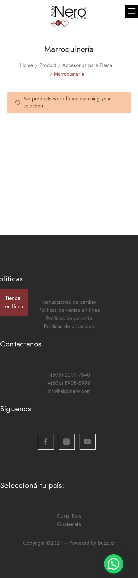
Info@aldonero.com (69, 391)
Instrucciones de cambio (69, 302)
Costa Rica (69, 516)
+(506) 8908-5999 (69, 383)
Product (47, 65)
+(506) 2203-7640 (69, 374)
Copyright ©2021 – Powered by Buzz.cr (69, 543)
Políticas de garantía (69, 318)
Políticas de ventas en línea (69, 310)
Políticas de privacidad (69, 326)
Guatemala (69, 524)
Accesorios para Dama (87, 65)
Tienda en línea (14, 302)
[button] (131, 11)
